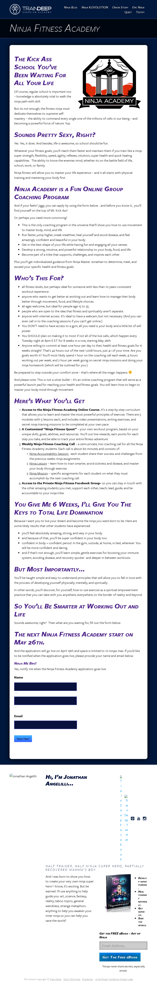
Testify (140, 12)
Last (16, 707)
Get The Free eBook (119, 957)
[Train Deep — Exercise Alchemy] (30, 9)
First (16, 693)
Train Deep (55, 979)
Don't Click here (72, 979)
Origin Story (120, 7)
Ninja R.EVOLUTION (95, 7)
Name (18, 677)
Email (18, 716)
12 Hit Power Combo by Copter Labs (114, 979)
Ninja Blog (70, 7)
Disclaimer (87, 979)
